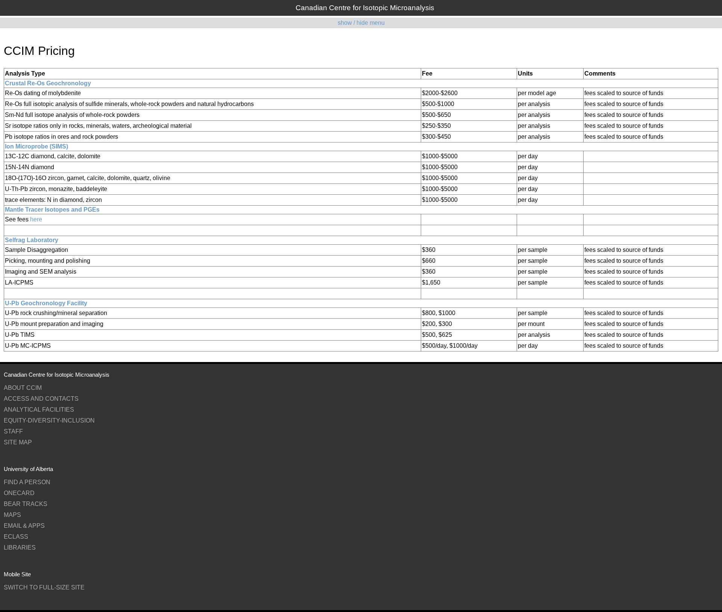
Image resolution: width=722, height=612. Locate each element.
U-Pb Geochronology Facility (46, 303)
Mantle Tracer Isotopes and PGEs (52, 209)
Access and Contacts (41, 398)
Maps (12, 515)
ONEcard (19, 493)
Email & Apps (24, 526)
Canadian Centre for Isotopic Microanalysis (365, 8)
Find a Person (27, 482)
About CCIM (23, 388)
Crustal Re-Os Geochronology (48, 83)
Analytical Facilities (39, 409)
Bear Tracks (25, 504)
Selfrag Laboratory (31, 240)
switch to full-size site (44, 587)
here (36, 219)
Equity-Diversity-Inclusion (49, 420)
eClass (16, 536)
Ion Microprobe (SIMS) (36, 146)
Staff (13, 431)
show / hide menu (361, 23)
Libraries (20, 547)
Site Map (18, 442)
